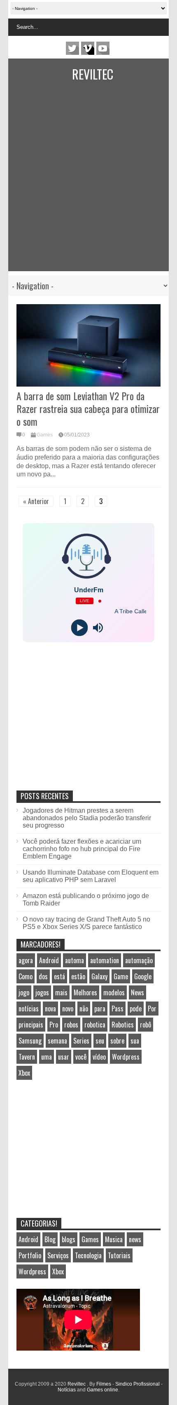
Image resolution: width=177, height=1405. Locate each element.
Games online (102, 1390)
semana (57, 1041)
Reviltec (92, 74)
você (80, 1057)
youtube (102, 48)
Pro (53, 1025)
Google (142, 976)
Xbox (24, 1073)
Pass (117, 1008)
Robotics (123, 1025)
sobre (117, 1041)
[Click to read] (88, 345)
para (99, 1008)
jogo (24, 992)
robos (71, 1025)
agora (26, 960)
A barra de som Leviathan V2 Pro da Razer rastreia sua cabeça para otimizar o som (88, 408)
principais (31, 1025)
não (83, 1008)
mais (61, 992)
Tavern (27, 1057)
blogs (68, 1239)
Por (152, 1008)
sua (134, 1041)
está (59, 976)
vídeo (99, 1057)
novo (67, 1008)
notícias (29, 1008)
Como (26, 976)
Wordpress (126, 1057)
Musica (114, 1239)
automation (104, 960)
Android (49, 960)
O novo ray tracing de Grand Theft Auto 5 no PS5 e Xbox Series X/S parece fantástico (86, 923)
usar (63, 1057)
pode (136, 1008)
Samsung (30, 1041)
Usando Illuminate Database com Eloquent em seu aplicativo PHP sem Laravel (90, 876)
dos (43, 976)
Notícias (67, 1390)
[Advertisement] (80, 182)
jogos (42, 992)
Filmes (103, 1384)
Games (45, 435)
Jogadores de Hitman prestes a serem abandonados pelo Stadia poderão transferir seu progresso (87, 818)
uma (46, 1057)
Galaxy (99, 976)
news (135, 1239)
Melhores (85, 992)
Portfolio (30, 1255)
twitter (72, 48)
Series (81, 1041)
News (137, 992)
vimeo (87, 48)
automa (74, 960)
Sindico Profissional (137, 1384)
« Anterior (36, 501)
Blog (50, 1239)
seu (99, 1041)
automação (139, 960)
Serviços (58, 1255)
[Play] (79, 627)
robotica (94, 1025)
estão (78, 976)
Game (121, 976)
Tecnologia (88, 1255)
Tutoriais (119, 1255)
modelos (114, 992)
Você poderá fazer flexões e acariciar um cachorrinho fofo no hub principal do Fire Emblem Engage (82, 849)
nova (50, 1008)
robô (145, 1025)
